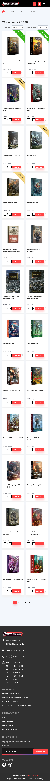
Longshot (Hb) (31, 155)
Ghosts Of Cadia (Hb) (10, 202)
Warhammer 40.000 (28, 12)
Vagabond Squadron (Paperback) (33, 250)
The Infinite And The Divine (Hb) (12, 109)
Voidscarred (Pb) (8, 343)
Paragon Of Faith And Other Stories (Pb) (12, 533)
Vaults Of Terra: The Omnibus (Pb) (36, 580)
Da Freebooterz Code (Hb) (35, 390)
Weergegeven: (32, 27)
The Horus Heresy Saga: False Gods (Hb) (11, 297)
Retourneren (8, 725)
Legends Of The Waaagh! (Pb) (13, 438)
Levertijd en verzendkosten (15, 698)
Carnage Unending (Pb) (34, 485)
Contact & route (10, 701)
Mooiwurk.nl (33, 775)
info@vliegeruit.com (15, 650)
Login (4, 717)
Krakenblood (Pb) (32, 202)
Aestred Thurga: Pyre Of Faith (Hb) (11, 486)
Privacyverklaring (36, 778)
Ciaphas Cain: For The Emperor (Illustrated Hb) (11, 250)
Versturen (40, 751)
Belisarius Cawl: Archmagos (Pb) (36, 109)
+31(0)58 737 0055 (15, 656)
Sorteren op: (6, 27)
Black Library (12, 12)
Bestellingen (8, 721)
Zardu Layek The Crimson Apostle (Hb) (35, 439)
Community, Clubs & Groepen (16, 705)
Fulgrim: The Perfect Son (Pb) (13, 579)
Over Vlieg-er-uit (10, 694)
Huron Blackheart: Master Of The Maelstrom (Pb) (36, 533)
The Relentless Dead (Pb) (11, 155)
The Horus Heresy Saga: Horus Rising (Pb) (35, 297)
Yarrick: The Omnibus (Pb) (11, 390)
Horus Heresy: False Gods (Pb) (11, 62)
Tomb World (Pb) (32, 343)
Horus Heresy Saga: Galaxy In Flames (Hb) (37, 62)
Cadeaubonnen (9, 729)
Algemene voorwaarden (17, 778)
